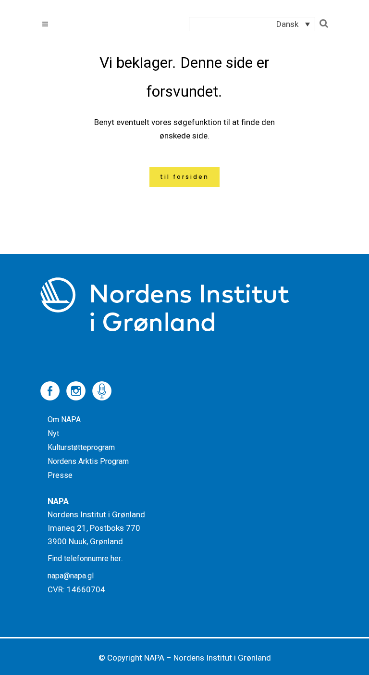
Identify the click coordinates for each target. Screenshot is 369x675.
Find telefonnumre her (84, 558)
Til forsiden (184, 177)
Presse (60, 475)
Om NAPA (64, 419)
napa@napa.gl (71, 575)
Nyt (53, 433)
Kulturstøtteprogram (81, 447)
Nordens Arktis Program (88, 461)
